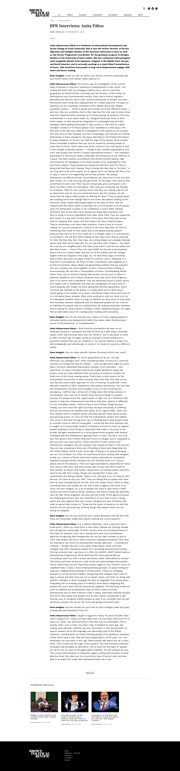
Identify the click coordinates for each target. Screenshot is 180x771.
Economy (83, 15)
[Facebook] (149, 8)
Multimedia (112, 15)
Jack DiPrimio (66, 724)
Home (52, 20)
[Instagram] (156, 8)
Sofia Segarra (97, 724)
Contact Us (68, 755)
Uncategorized (64, 20)
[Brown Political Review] (40, 10)
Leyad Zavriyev (36, 722)
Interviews (97, 15)
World (70, 15)
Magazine (127, 15)
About (140, 15)
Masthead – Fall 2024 (72, 753)
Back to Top (90, 672)
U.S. (59, 15)
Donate (67, 760)
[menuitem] (59, 15)
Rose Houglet (57, 32)
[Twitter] (152, 8)
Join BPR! (67, 758)
